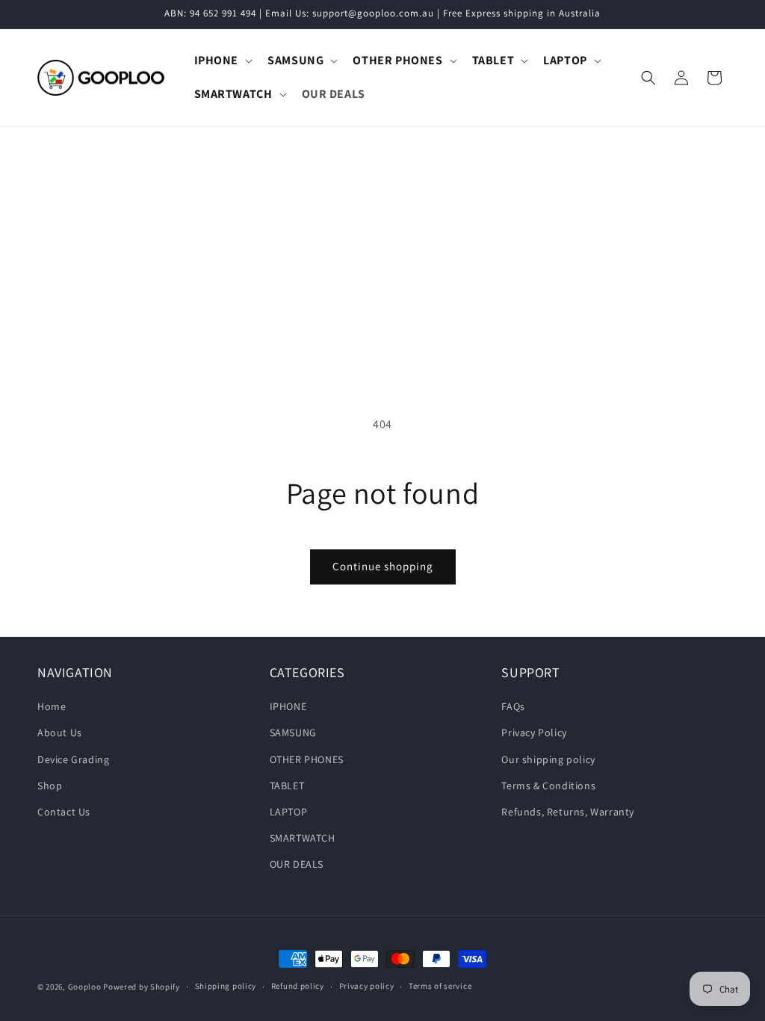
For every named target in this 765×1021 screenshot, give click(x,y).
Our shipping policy (548, 759)
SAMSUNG (293, 732)
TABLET (287, 785)
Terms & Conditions (548, 785)
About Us (59, 732)
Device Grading (73, 759)
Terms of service (440, 986)
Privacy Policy (533, 732)
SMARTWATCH (302, 838)
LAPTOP (289, 811)
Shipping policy (226, 986)
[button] (222, 61)
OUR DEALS (296, 864)
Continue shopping (382, 566)
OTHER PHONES (307, 759)
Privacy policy (366, 986)
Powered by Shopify (141, 986)
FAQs (512, 706)
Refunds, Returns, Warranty (567, 811)
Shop (49, 785)
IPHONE (288, 706)
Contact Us (63, 811)
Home (51, 706)
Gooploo (85, 986)
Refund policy (297, 986)
